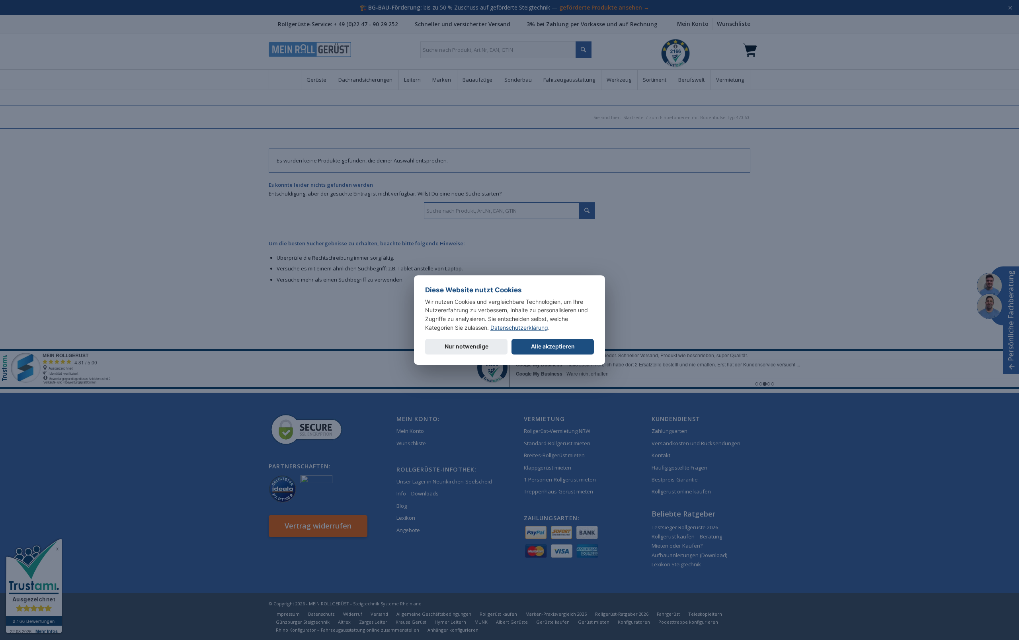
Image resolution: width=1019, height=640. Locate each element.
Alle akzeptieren (553, 346)
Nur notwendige (466, 346)
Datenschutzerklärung (519, 327)
